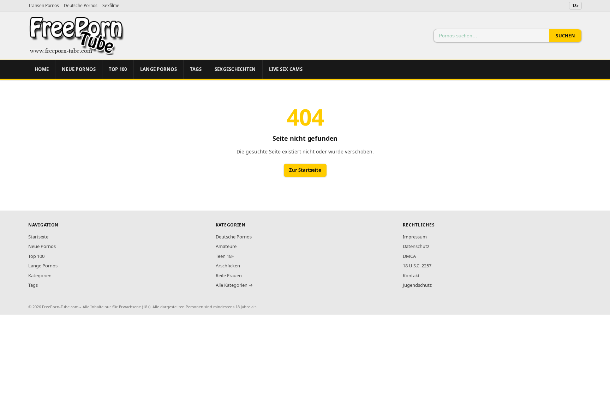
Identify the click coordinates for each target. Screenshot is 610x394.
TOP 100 (118, 69)
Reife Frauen (229, 275)
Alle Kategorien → (234, 285)
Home (42, 69)
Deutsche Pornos (80, 5)
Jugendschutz (417, 285)
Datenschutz (416, 246)
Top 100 (36, 256)
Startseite (38, 237)
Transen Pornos (43, 5)
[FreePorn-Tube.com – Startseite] (76, 36)
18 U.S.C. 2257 (417, 265)
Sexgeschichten (235, 69)
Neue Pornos (79, 69)
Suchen (565, 35)
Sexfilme (110, 5)
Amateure (226, 246)
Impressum (415, 237)
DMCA (409, 256)
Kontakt (411, 275)
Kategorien (40, 275)
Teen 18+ (225, 256)
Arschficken (228, 265)
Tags (196, 69)
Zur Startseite (305, 170)
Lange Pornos (158, 69)
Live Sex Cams (286, 69)
